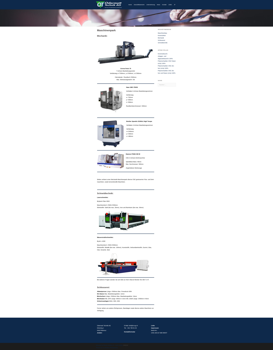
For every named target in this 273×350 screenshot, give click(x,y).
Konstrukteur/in (162, 54)
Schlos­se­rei (161, 40)
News (158, 4)
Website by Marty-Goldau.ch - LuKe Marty (109, 345)
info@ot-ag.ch (133, 325)
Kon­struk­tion (162, 35)
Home (130, 4)
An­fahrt (99, 333)
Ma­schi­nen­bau (162, 33)
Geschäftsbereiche (139, 4)
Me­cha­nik (161, 38)
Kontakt (164, 4)
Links (153, 325)
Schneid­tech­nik (162, 43)
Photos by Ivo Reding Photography (107, 347)
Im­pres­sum (155, 328)
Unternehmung (150, 4)
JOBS (170, 4)
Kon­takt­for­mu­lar (129, 332)
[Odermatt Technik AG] (109, 4)
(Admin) (125, 345)
